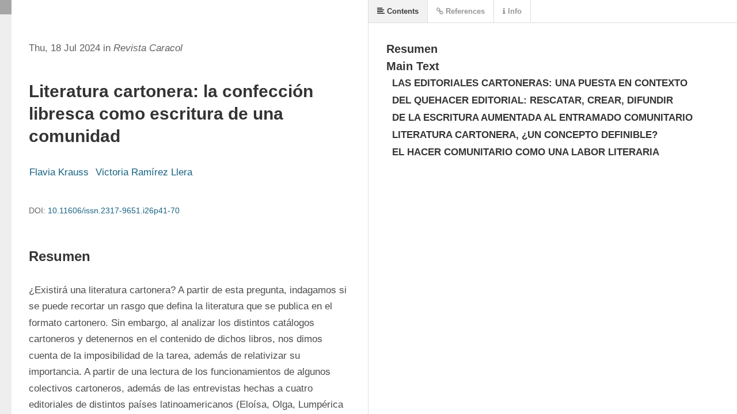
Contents (402, 11)
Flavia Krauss (59, 172)
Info (514, 11)
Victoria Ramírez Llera (144, 172)
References (464, 11)
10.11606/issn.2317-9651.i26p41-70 (114, 210)
